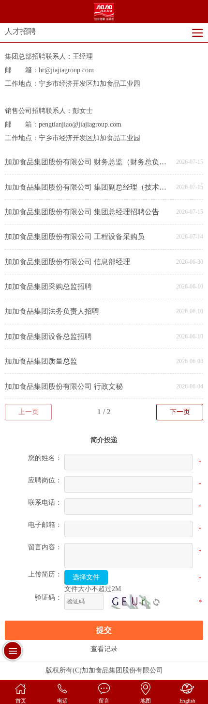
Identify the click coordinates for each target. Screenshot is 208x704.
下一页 (180, 412)
